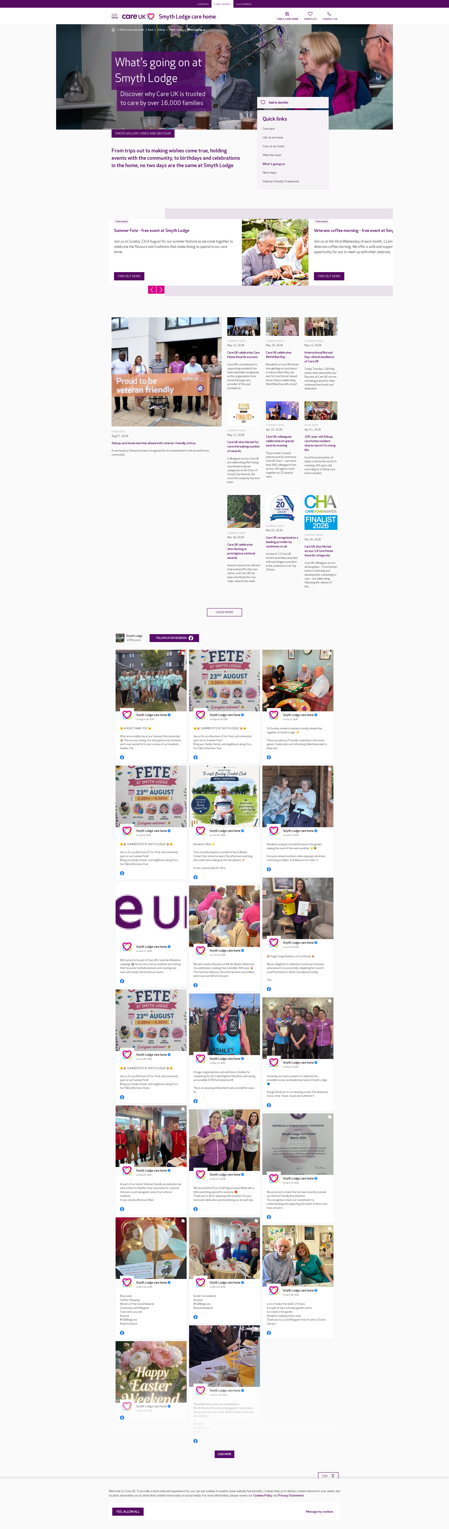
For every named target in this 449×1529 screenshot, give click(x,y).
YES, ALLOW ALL (128, 1512)
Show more (224, 612)
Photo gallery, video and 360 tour (143, 133)
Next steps (270, 173)
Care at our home (273, 146)
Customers (244, 4)
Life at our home (273, 137)
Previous (152, 290)
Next (160, 290)
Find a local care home (132, 29)
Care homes (222, 4)
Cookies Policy (262, 1495)
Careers (203, 4)
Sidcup (161, 29)
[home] (114, 29)
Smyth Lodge (176, 29)
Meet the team (272, 155)
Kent (150, 29)
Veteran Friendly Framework (281, 181)
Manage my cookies (319, 1512)
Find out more (129, 276)
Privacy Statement (291, 1495)
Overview (269, 129)
